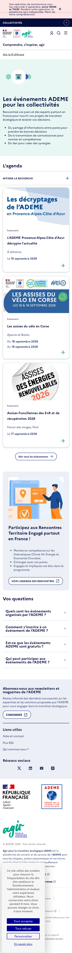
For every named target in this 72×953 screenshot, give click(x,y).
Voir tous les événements (33, 456)
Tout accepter (23, 921)
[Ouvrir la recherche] (59, 33)
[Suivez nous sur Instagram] (53, 768)
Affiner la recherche (18, 178)
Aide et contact (13, 736)
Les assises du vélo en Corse (28, 326)
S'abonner (14, 716)
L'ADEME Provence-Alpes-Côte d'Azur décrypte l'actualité (35, 240)
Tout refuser (23, 928)
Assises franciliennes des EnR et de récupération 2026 (33, 416)
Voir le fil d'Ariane (13, 54)
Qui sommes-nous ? (16, 749)
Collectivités (12, 24)
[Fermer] (60, 9)
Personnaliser (23, 936)
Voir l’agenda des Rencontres (33, 582)
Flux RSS (8, 743)
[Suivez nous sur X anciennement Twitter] (19, 768)
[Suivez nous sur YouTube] (41, 768)
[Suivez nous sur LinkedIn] (30, 768)
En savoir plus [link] (23, 944)
